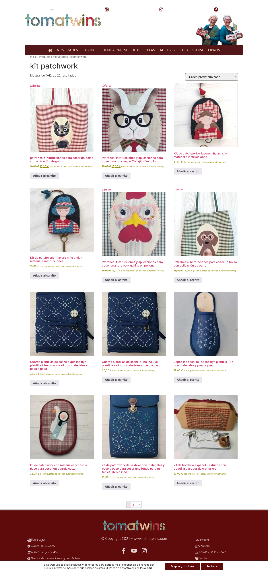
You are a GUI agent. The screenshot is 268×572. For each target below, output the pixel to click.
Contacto (203, 540)
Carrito (202, 558)
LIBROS (214, 50)
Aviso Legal (38, 540)
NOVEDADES (67, 50)
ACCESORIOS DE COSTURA (181, 50)
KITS (136, 50)
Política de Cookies (42, 546)
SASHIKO (90, 50)
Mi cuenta (203, 546)
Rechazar (212, 566)
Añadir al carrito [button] (44, 175)
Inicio (33, 56)
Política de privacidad (44, 552)
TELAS (150, 50)
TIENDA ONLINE (115, 50)
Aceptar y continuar (182, 566)
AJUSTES (150, 567)
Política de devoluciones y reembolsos (55, 558)
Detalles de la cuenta (212, 552)
